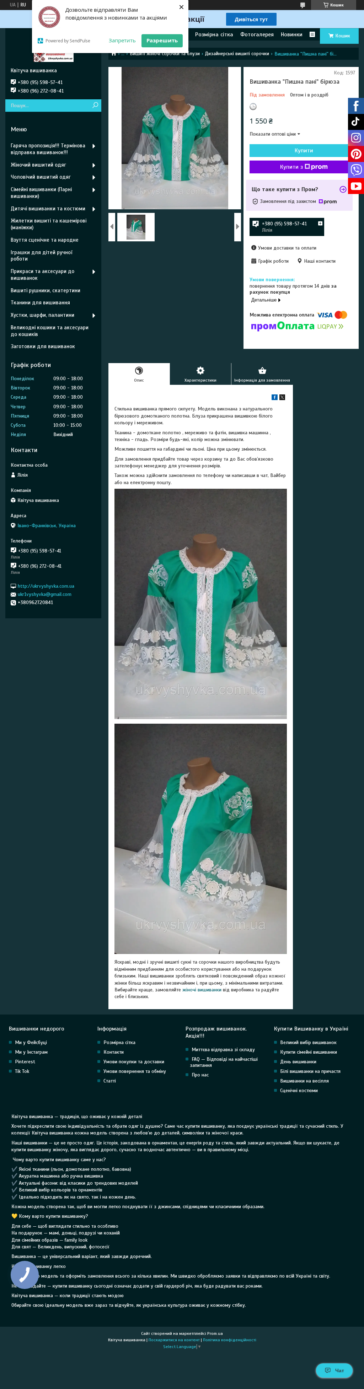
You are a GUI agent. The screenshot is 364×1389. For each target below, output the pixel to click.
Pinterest (25, 1062)
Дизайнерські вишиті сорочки (237, 54)
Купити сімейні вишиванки (308, 1052)
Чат (339, 1370)
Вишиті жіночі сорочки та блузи (165, 54)
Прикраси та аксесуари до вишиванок (42, 274)
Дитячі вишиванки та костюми (48, 208)
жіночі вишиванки (201, 990)
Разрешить (162, 40)
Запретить (122, 40)
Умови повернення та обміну (134, 1071)
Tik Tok (22, 1071)
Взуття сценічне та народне (45, 240)
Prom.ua (215, 1333)
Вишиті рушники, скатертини (45, 290)
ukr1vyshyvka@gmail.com (44, 594)
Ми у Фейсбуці (31, 1042)
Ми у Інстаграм (31, 1052)
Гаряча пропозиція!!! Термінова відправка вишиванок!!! (48, 149)
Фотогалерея (257, 34)
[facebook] (275, 398)
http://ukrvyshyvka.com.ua (46, 586)
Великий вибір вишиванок (308, 1042)
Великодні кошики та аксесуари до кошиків (50, 330)
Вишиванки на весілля (304, 1081)
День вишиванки (298, 1062)
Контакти (113, 1052)
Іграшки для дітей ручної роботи (41, 255)
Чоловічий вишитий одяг (41, 177)
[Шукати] (95, 105)
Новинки (292, 34)
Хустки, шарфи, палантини (42, 315)
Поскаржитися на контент (174, 1339)
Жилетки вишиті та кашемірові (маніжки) (48, 224)
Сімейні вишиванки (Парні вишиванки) (41, 192)
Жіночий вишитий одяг (38, 165)
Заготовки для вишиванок (43, 346)
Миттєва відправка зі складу (223, 1050)
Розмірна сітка (214, 34)
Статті (109, 1081)
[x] (282, 398)
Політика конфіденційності (229, 1339)
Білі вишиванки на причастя (310, 1071)
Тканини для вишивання (40, 302)
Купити (304, 150)
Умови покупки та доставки (133, 1062)
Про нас (200, 1075)
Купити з (291, 167)
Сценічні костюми (299, 1090)
